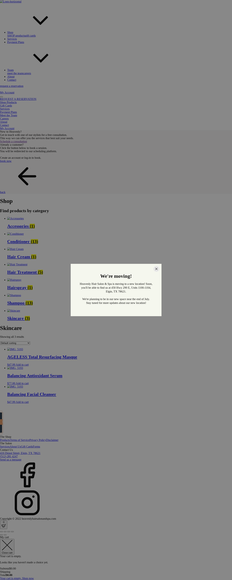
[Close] (156, 269)
